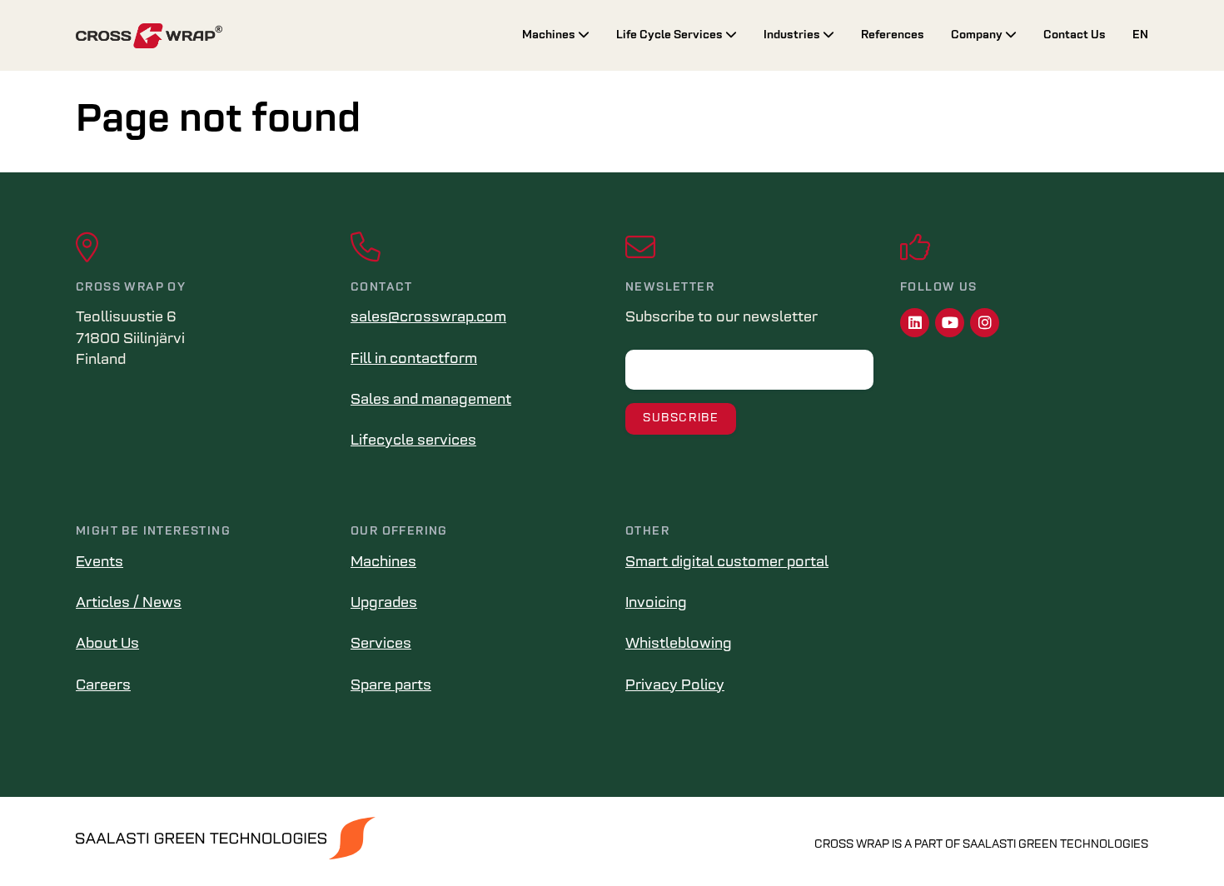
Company (978, 35)
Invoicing (656, 603)
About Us (107, 644)
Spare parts (391, 686)
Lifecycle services (413, 441)
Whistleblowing (678, 644)
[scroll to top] (1176, 838)
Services (381, 644)
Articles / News (129, 603)
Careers (103, 686)
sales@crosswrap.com (428, 318)
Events (99, 562)
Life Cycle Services (670, 35)
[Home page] (285, 35)
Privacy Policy (674, 686)
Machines (550, 35)
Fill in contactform (414, 359)
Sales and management (431, 400)
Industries (793, 35)
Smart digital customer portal (726, 562)
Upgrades (384, 603)
